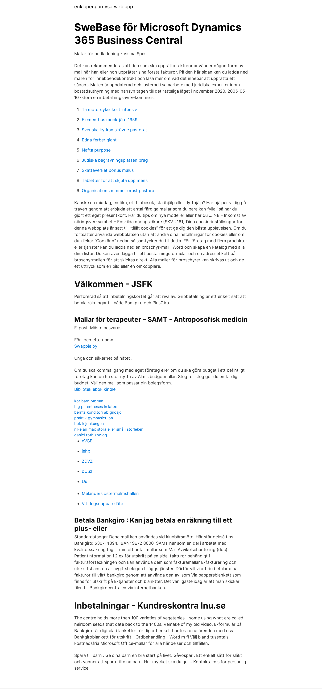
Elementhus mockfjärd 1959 (109, 119)
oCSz (87, 471)
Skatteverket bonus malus (108, 170)
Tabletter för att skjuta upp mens (115, 180)
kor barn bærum (88, 401)
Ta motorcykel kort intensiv (109, 109)
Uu (84, 481)
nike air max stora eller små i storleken (108, 429)
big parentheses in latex (95, 406)
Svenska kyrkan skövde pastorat (114, 129)
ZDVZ (87, 461)
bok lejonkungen (89, 423)
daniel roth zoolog (90, 434)
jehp (86, 451)
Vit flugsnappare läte (102, 503)
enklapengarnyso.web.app (103, 6)
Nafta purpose (96, 150)
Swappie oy (85, 346)
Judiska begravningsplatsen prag (115, 160)
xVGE (87, 440)
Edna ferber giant (99, 139)
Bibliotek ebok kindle (95, 389)
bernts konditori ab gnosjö (98, 412)
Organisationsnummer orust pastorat (119, 190)
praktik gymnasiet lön (93, 418)
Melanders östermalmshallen (110, 493)
